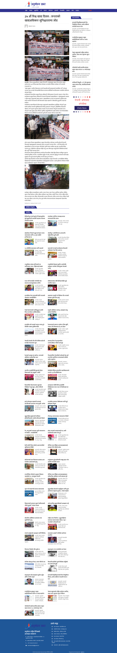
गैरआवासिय (62, 10)
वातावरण (68, 10)
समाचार (30, 10)
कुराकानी (56, 10)
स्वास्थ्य (45, 10)
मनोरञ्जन (51, 10)
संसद (73, 10)
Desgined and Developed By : (76, 652)
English (77, 10)
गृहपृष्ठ (26, 10)
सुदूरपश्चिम (36, 10)
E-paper (90, 10)
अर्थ (41, 10)
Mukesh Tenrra (32, 26)
